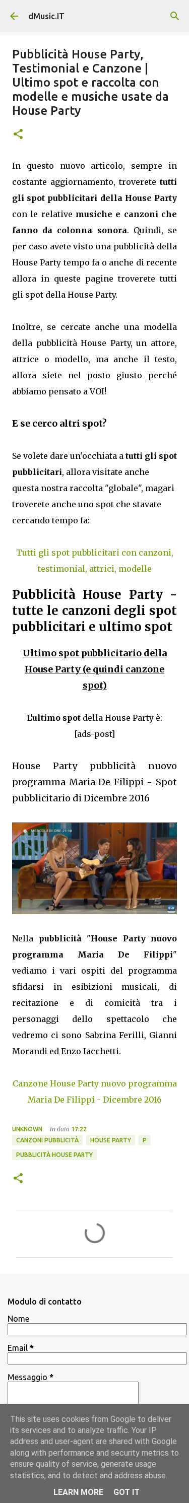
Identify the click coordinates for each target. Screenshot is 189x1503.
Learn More (78, 1492)
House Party (110, 1140)
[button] (18, 135)
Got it (126, 1492)
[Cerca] (175, 16)
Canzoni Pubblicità (47, 1140)
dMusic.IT (46, 16)
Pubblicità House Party (54, 1154)
